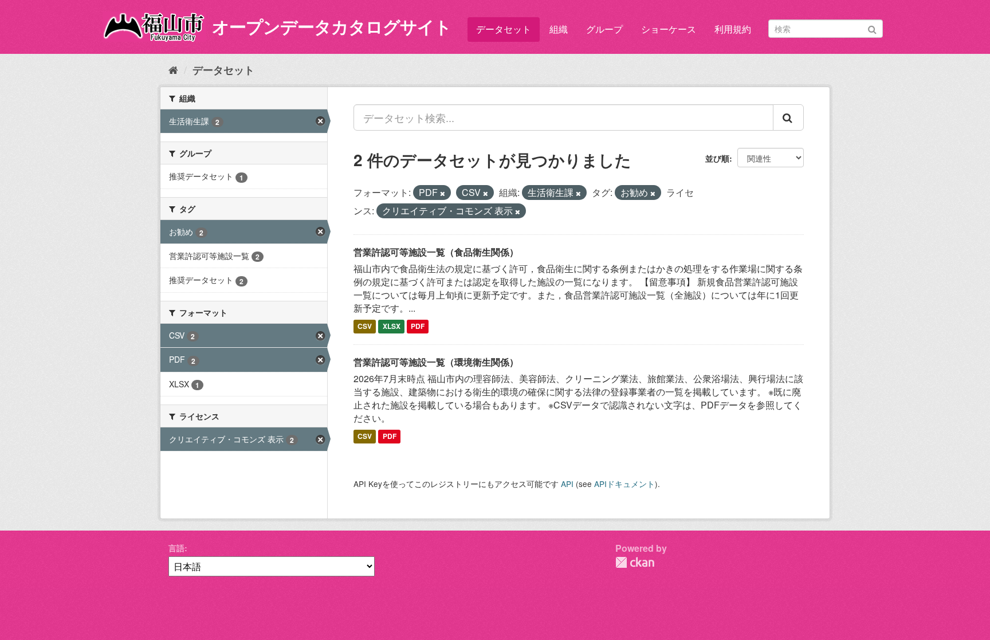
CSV (365, 326)
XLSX (391, 326)
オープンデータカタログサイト (331, 26)
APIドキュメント (624, 483)
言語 (176, 547)
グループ (604, 29)
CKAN (634, 562)
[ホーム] (173, 69)
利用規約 (732, 29)
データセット (503, 29)
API (567, 483)
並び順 (717, 158)
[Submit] (872, 28)
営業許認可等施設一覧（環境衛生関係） (435, 361)
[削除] (442, 193)
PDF (418, 326)
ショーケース (668, 29)
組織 (558, 29)
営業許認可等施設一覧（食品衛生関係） (435, 251)
